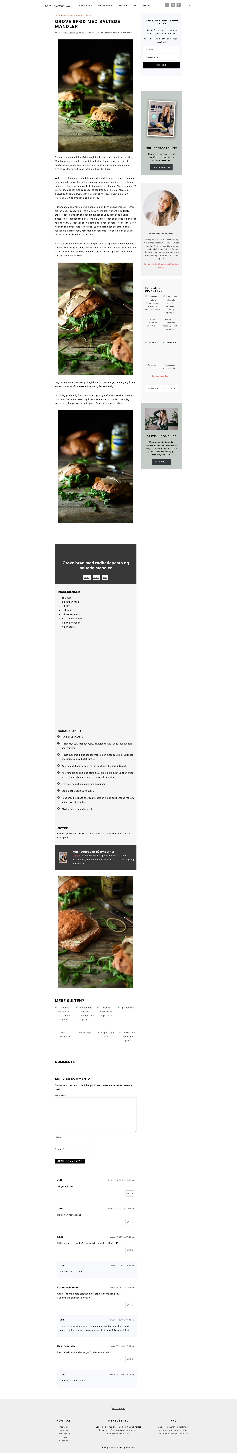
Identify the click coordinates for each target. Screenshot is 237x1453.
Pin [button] (105, 577)
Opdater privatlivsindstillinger (173, 1427)
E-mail (59, 1149)
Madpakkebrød (84, 15)
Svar (129, 1193)
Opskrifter (84, 5)
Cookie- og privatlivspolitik (173, 1430)
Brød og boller (68, 15)
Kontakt (147, 5)
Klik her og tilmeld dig (118, 1434)
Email (96, 577)
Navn (59, 1137)
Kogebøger (105, 5)
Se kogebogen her (161, 167)
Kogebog (63, 1441)
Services (63, 1430)
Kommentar (62, 1095)
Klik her (77, 855)
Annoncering (63, 1434)
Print (87, 577)
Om (134, 5)
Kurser (122, 5)
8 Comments (71, 33)
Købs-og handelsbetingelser (173, 1434)
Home (57, 15)
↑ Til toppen (118, 1408)
